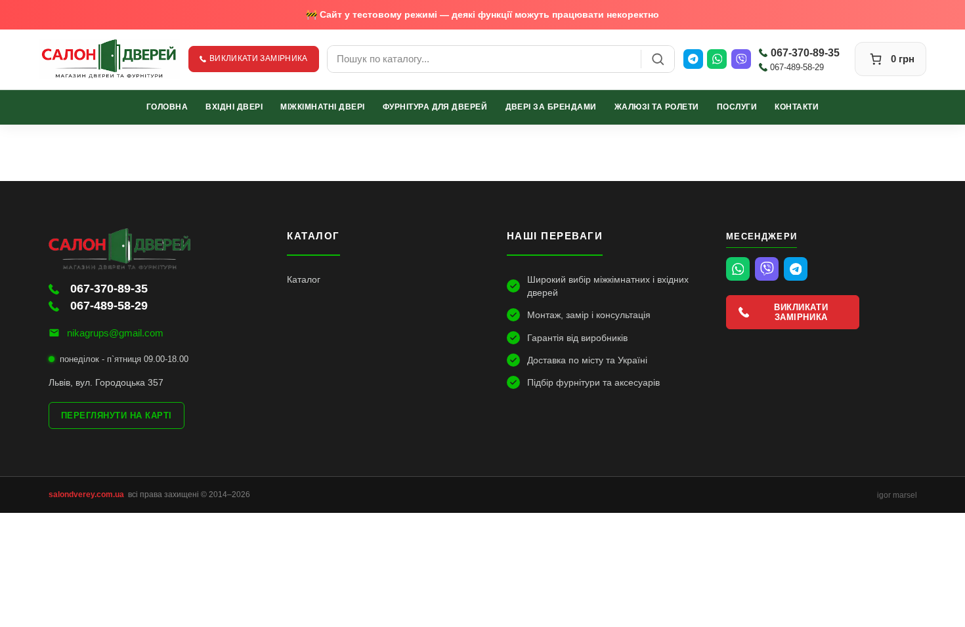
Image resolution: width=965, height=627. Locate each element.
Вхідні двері (234, 106)
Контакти (797, 106)
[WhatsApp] (717, 59)
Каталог (303, 279)
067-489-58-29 (797, 67)
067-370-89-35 (805, 52)
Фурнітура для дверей (435, 106)
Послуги (737, 106)
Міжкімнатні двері (322, 106)
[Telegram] (693, 59)
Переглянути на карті (117, 415)
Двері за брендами (551, 106)
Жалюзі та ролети (656, 106)
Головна (167, 106)
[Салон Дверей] (110, 59)
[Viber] (741, 59)
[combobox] (484, 59)
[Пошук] (657, 59)
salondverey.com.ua (86, 494)
